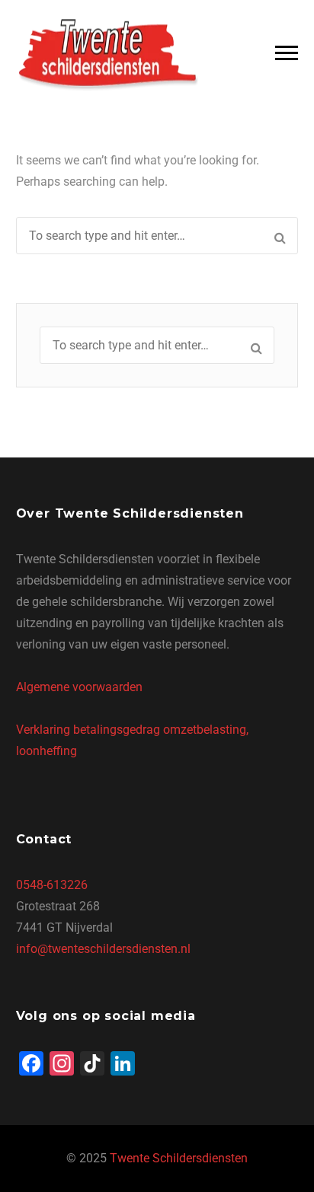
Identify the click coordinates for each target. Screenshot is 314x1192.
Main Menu (286, 53)
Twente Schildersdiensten (179, 1158)
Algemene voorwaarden (79, 687)
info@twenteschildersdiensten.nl (103, 949)
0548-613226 (52, 885)
